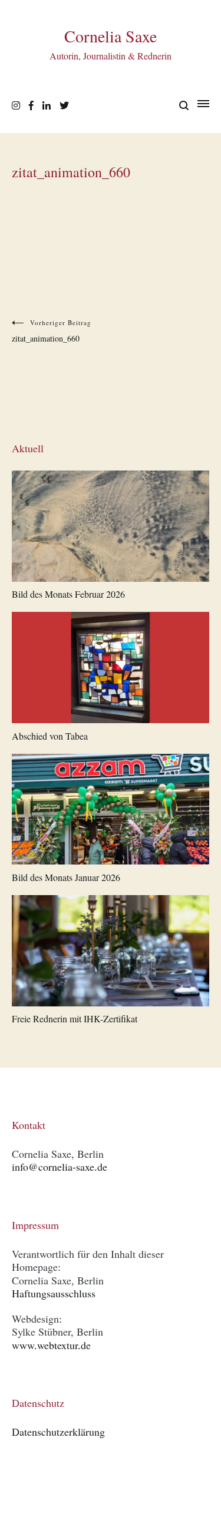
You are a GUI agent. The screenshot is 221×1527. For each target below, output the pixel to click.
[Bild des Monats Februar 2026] (110, 528)
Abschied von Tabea (50, 736)
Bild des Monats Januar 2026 (66, 877)
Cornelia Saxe (110, 36)
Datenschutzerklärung (58, 1432)
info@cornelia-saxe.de (59, 1167)
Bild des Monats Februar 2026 (68, 594)
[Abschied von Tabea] (110, 669)
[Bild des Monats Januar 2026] (110, 811)
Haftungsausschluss (53, 1293)
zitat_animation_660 (51, 331)
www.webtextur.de (51, 1345)
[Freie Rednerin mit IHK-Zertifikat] (110, 953)
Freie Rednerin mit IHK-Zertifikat (74, 1018)
